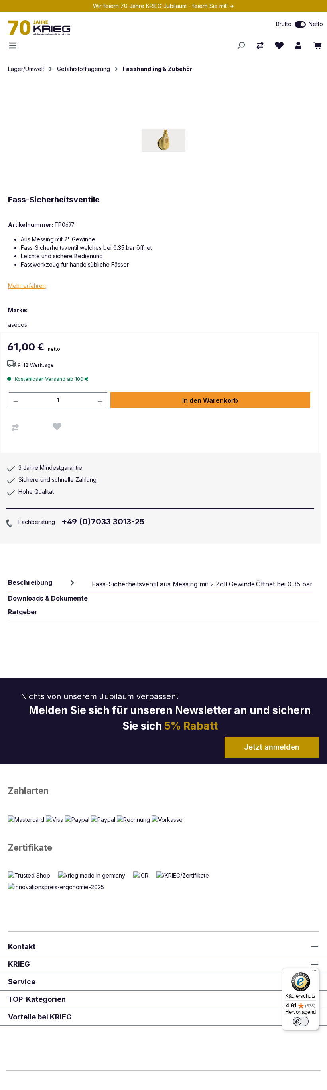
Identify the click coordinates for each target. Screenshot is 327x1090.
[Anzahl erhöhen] (100, 400)
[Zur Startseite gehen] (95, 27)
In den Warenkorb (210, 400)
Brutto (284, 23)
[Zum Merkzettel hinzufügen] (57, 427)
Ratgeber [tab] (22, 612)
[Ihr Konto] (298, 45)
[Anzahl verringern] (15, 400)
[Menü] (15, 45)
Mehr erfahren (27, 285)
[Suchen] (240, 45)
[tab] (160, 582)
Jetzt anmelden (271, 747)
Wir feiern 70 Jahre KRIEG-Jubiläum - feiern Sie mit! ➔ (163, 5)
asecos (17, 324)
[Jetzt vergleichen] (260, 45)
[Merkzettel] (279, 45)
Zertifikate (30, 847)
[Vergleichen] (15, 428)
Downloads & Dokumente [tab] (48, 598)
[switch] (300, 24)
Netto (316, 23)
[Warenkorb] (317, 45)
